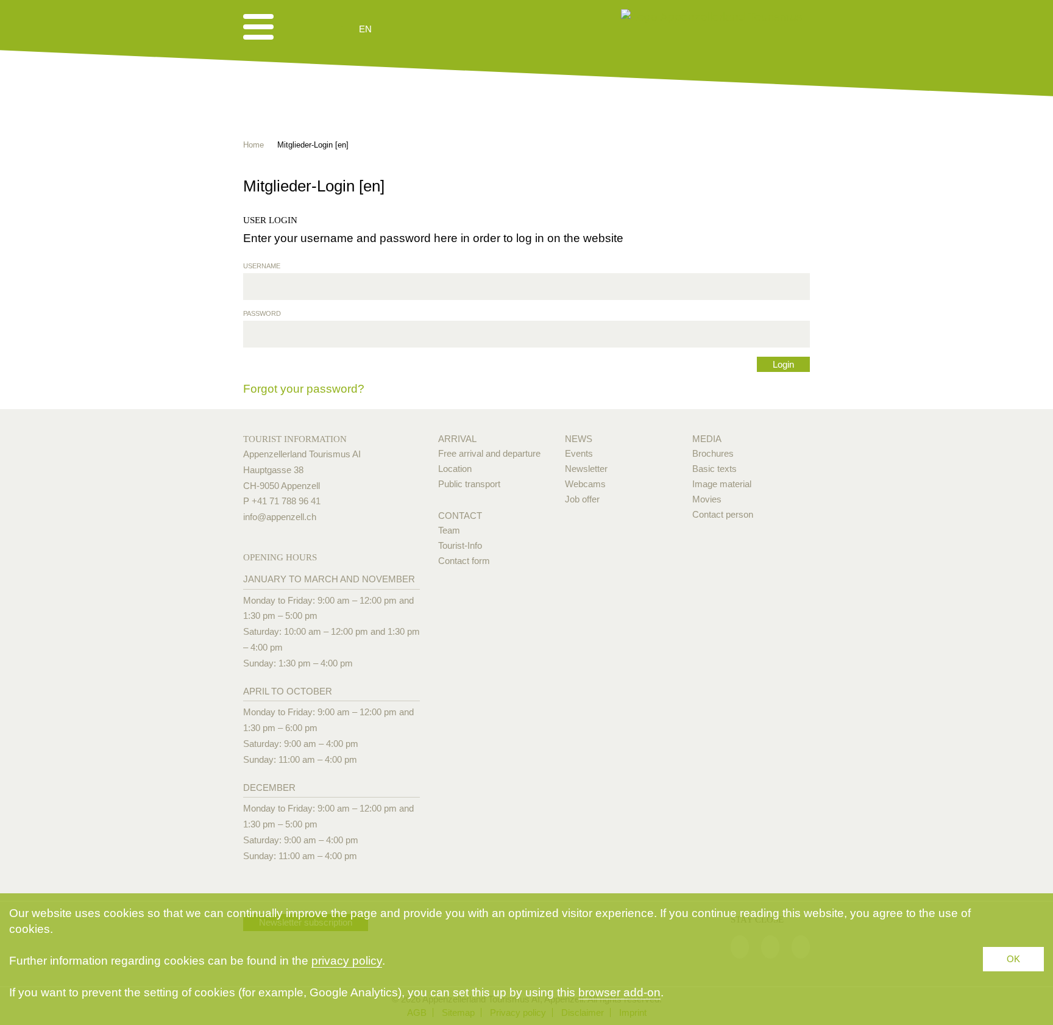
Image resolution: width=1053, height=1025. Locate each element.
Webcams (585, 484)
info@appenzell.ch (279, 517)
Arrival (457, 439)
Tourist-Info (460, 545)
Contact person (722, 514)
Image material (721, 484)
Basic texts (714, 468)
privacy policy (346, 960)
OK (1013, 959)
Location (455, 468)
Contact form (464, 560)
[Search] (430, 29)
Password (262, 313)
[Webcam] (398, 29)
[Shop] (460, 29)
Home (253, 144)
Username (261, 266)
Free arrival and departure (489, 453)
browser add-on (619, 992)
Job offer (582, 499)
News (578, 439)
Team (449, 530)
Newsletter (586, 468)
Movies (707, 499)
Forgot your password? (303, 388)
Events (579, 453)
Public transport (469, 484)
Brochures (713, 453)
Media (707, 439)
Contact (460, 515)
